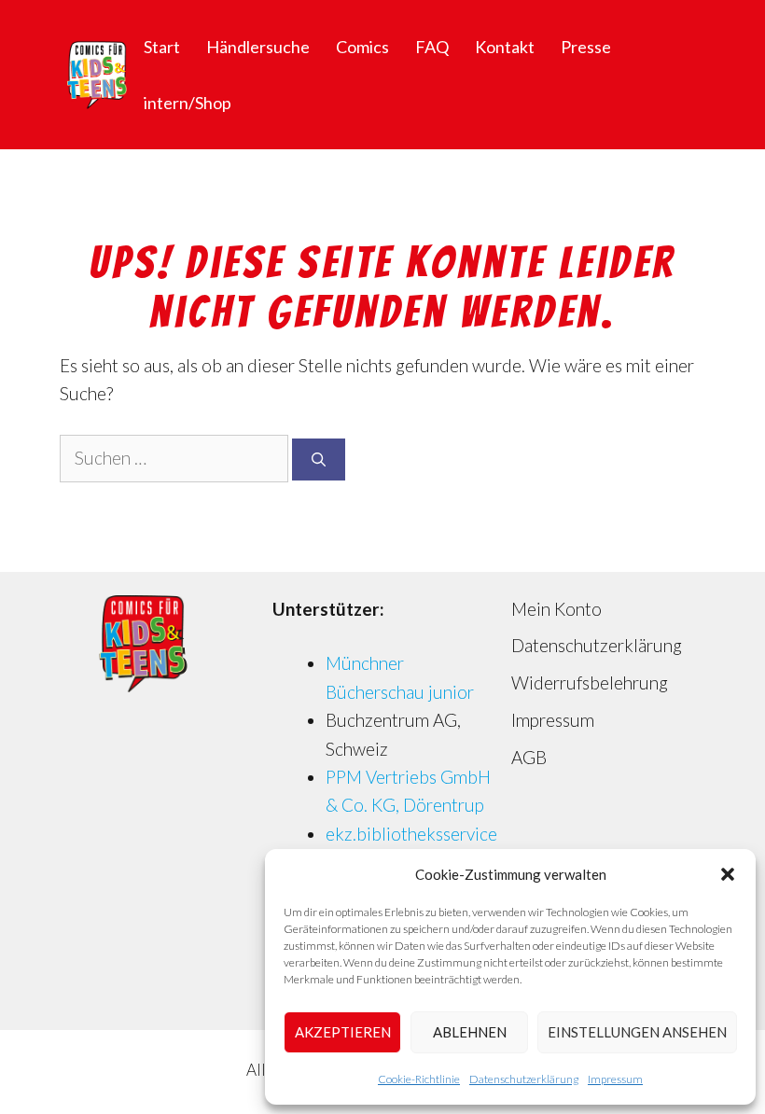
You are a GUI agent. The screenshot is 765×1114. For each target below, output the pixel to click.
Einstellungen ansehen (637, 1031)
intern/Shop (187, 102)
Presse (586, 46)
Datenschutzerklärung (523, 1079)
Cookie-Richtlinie (419, 1079)
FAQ (432, 46)
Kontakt (505, 46)
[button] (727, 874)
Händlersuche (258, 46)
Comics (362, 46)
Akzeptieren (343, 1031)
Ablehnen (470, 1031)
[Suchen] (318, 459)
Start (162, 46)
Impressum (615, 1079)
